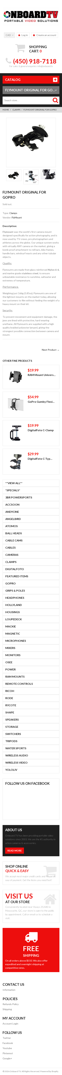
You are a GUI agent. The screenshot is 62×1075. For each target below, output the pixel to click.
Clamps (16, 109)
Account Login (10, 1023)
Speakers (12, 719)
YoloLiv (11, 769)
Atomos (11, 526)
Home (6, 109)
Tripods (11, 741)
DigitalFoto (14, 569)
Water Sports (15, 748)
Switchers (13, 733)
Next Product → (50, 349)
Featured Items (16, 576)
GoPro (10, 583)
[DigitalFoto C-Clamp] (15, 433)
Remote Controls (19, 683)
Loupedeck (13, 619)
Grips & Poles (15, 590)
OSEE (8, 662)
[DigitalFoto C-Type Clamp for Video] (15, 461)
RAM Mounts (15, 676)
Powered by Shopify (49, 1071)
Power (10, 669)
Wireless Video (16, 762)
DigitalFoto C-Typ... (40, 458)
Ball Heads (13, 533)
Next (51, 176)
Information (9, 989)
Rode (9, 698)
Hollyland (13, 604)
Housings (12, 612)
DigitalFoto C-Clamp (41, 430)
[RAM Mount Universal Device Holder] (15, 376)
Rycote (10, 705)
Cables (10, 547)
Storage (11, 726)
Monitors (12, 655)
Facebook (8, 1043)
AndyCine (12, 511)
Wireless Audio (16, 755)
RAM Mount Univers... (42, 374)
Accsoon (12, 504)
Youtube (7, 1048)
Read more (14, 850)
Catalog (12, 80)
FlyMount (17, 217)
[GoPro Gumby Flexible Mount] (15, 404)
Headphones (14, 597)
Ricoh (9, 690)
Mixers (10, 647)
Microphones (15, 640)
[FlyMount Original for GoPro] (31, 137)
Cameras (11, 554)
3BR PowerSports (18, 497)
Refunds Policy (11, 1004)
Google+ (7, 1058)
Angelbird (13, 518)
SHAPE (9, 712)
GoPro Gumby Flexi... (41, 401)
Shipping (7, 1009)
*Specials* (12, 490)
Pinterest (8, 1053)
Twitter (7, 1037)
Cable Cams (14, 540)
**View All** (13, 483)
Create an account (46, 35)
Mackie (10, 626)
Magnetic (12, 633)
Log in (25, 35)
